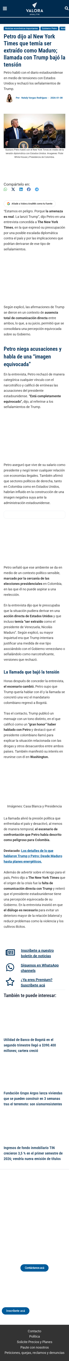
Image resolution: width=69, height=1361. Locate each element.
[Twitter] (17, 1212)
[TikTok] (38, 1212)
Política (34, 1336)
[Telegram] (37, 189)
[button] (67, 9)
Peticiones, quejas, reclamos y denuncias (34, 1353)
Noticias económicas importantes (21, 28)
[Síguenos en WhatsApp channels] (10, 967)
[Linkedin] (24, 1212)
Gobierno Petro (49, 28)
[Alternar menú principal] (5, 8)
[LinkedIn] (21, 189)
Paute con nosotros (34, 1347)
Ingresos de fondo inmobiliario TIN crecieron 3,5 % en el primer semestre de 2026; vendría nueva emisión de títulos (33, 1153)
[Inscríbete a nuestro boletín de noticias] (10, 952)
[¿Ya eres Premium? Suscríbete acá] (10, 981)
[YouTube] (45, 1212)
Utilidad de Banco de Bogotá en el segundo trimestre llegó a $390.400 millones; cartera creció (30, 1045)
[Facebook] (29, 189)
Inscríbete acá (15, 1311)
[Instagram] (31, 1212)
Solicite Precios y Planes (34, 1342)
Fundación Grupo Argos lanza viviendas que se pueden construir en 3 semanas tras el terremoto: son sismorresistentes (33, 1098)
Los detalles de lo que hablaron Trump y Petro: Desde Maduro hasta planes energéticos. (33, 856)
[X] (13, 189)
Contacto (34, 1331)
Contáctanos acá (34, 1268)
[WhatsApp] (5, 189)
